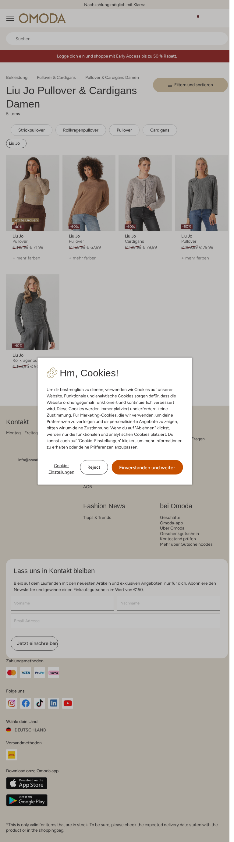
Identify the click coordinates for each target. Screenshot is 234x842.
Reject (93, 467)
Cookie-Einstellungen (61, 468)
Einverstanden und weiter (147, 467)
